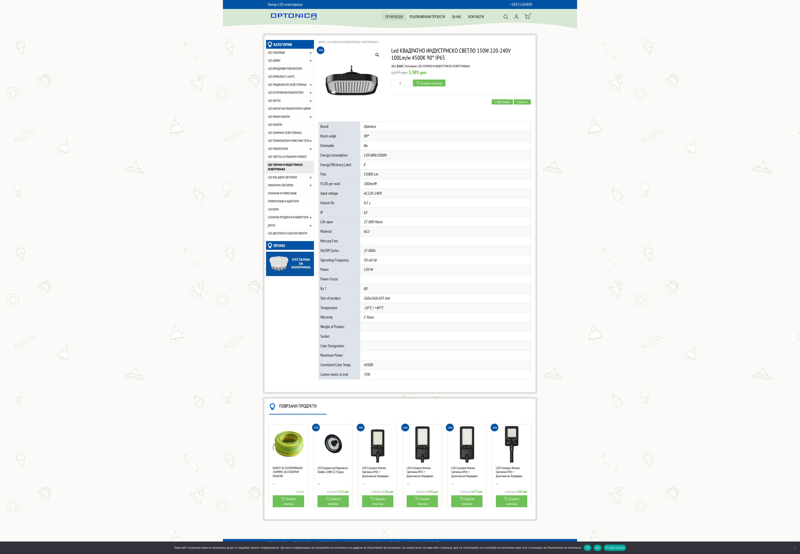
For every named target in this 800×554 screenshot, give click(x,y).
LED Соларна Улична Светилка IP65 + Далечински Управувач (375, 472)
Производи (394, 16)
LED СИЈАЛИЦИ (276, 52)
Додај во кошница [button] (289, 501)
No (598, 547)
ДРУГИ (271, 225)
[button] (377, 55)
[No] (795, 548)
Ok (588, 547)
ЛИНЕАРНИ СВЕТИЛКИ (280, 185)
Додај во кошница (431, 83)
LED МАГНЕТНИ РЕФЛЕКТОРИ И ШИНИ (289, 108)
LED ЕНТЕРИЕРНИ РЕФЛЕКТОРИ (285, 92)
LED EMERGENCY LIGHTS (281, 76)
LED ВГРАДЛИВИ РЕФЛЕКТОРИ (285, 68)
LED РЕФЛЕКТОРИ (278, 149)
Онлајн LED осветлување (285, 4)
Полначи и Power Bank (282, 193)
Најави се (516, 16)
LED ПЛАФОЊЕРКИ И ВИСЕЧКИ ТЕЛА (288, 140)
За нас (457, 16)
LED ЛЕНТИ (274, 100)
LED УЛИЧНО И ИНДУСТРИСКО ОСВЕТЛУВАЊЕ (285, 167)
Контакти (476, 16)
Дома (322, 42)
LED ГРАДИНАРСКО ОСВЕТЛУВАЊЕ (287, 84)
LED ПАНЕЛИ (275, 124)
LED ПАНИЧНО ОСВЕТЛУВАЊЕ (285, 133)
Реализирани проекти (427, 16)
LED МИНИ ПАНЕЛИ (279, 117)
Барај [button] (505, 16)
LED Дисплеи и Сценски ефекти (287, 233)
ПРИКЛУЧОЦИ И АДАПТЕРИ (283, 201)
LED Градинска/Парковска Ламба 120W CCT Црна (333, 470)
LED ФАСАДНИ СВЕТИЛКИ (282, 177)
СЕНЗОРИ (273, 209)
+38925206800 (521, 4)
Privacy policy (615, 547)
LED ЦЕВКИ (274, 60)
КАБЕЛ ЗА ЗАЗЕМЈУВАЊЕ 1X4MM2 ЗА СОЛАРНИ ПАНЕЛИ (288, 472)
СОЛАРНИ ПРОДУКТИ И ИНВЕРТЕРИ (288, 217)
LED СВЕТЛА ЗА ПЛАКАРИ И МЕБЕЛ (287, 156)
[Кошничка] (527, 16)
